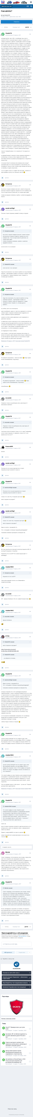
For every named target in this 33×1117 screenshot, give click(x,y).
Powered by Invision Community (16, 1114)
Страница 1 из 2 (16, 27)
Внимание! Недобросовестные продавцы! (14, 987)
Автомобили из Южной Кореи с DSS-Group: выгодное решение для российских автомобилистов (16, 1060)
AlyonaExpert (9, 1030)
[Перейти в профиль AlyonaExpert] (3, 1028)
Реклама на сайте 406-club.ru (11, 972)
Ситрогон (8, 184)
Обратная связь (12, 1109)
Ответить (16, 21)
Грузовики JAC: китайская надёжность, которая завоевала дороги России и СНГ (16, 1035)
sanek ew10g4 (9, 208)
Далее (27, 27)
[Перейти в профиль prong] (2, 636)
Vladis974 (7, 15)
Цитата (7, 177)
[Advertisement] (16, 1086)
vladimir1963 (9, 567)
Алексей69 (9, 446)
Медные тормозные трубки (8, 1018)
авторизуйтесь (22, 936)
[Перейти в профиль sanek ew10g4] (2, 209)
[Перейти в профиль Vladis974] (2, 34)
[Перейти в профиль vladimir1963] (2, 568)
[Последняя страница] (31, 27)
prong (7, 636)
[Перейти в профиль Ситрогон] (2, 185)
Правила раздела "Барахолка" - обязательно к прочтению (15, 977)
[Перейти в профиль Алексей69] (2, 447)
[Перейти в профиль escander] (2, 399)
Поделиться (8, 952)
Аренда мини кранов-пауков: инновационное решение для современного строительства (14, 1052)
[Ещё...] (30, 34)
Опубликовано (13, 35)
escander (8, 398)
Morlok (7, 852)
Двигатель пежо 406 (15, 16)
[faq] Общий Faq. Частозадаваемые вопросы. (15, 982)
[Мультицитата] (2, 178)
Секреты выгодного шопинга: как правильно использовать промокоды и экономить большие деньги (16, 1044)
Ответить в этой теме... (11, 944)
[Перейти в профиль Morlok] (2, 853)
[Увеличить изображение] (24, 172)
